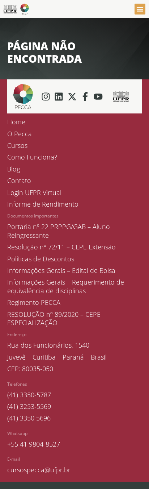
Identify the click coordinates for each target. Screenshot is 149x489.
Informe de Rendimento (42, 204)
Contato (19, 181)
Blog (13, 169)
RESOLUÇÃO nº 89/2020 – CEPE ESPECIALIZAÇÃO (54, 318)
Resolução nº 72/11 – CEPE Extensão (61, 247)
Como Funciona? (32, 157)
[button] (140, 9)
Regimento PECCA (33, 302)
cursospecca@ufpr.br (39, 469)
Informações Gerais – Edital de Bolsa (61, 270)
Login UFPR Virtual (34, 192)
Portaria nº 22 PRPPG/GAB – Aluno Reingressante (58, 231)
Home (16, 122)
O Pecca (19, 134)
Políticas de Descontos (40, 259)
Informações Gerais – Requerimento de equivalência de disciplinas (65, 286)
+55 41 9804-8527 (33, 444)
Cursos (17, 145)
